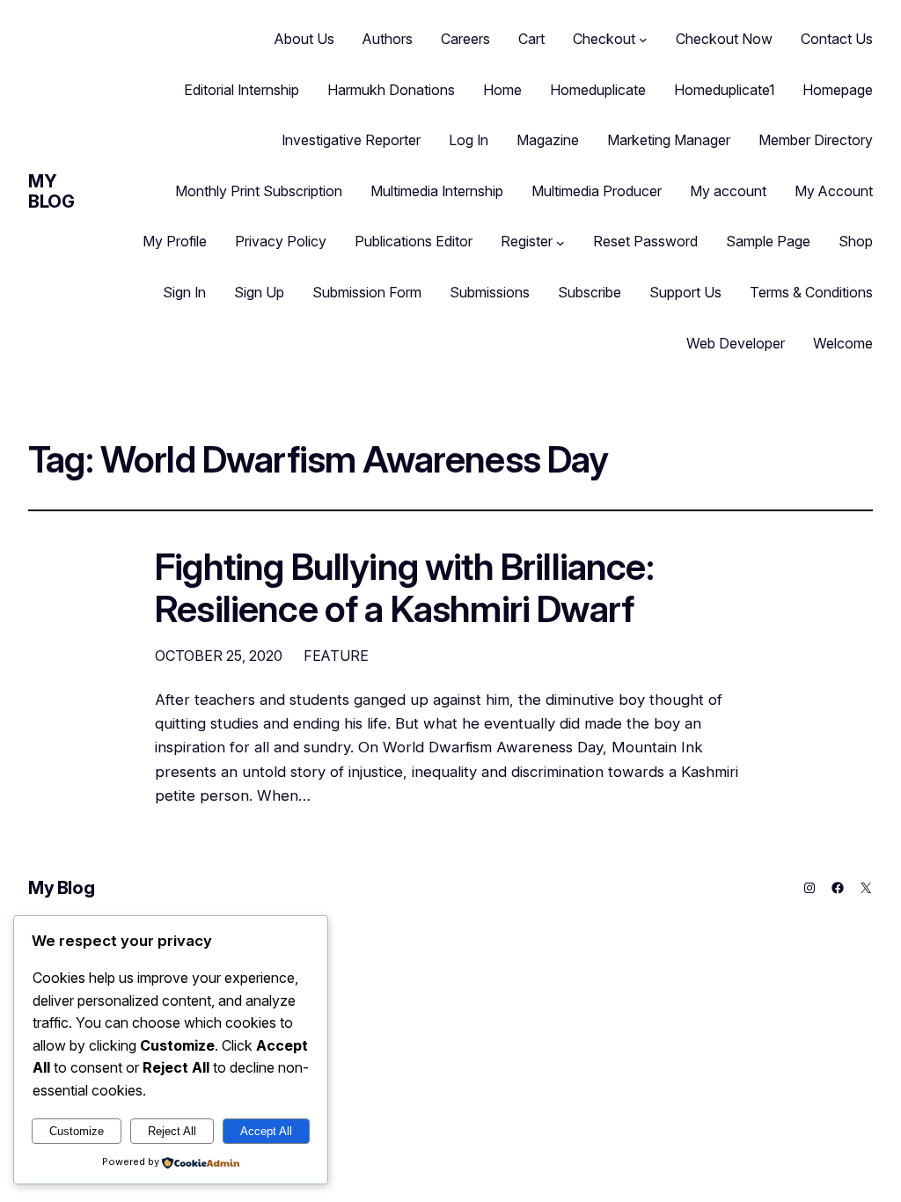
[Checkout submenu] (643, 39)
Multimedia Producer (596, 191)
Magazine (547, 140)
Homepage (837, 90)
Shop (856, 241)
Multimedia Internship (436, 191)
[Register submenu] (560, 242)
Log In (468, 140)
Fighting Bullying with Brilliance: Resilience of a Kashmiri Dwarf (404, 588)
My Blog (51, 191)
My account (728, 191)
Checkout (604, 39)
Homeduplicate (598, 90)
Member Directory (815, 140)
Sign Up (259, 292)
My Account (834, 191)
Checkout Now (724, 39)
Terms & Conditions (811, 292)
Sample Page (768, 241)
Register (527, 241)
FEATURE (336, 655)
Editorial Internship (241, 90)
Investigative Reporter (351, 140)
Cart (531, 39)
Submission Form (366, 292)
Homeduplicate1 (724, 90)
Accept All (266, 1131)
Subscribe (589, 292)
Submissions (490, 292)
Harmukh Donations (391, 90)
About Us (304, 39)
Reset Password (645, 241)
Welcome (843, 343)
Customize (76, 1131)
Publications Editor (413, 241)
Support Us (685, 292)
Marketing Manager (668, 140)
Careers (465, 39)
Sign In (184, 292)
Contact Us (837, 39)
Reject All (172, 1131)
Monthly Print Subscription (258, 191)
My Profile (175, 241)
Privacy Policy (280, 241)
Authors (388, 39)
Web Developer (735, 343)
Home (502, 90)
